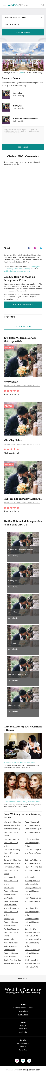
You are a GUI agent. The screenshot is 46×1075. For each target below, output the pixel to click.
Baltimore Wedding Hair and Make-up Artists (12, 832)
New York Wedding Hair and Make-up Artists (11, 911)
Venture (18, 4)
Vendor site (23, 1032)
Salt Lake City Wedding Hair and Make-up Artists (32, 932)
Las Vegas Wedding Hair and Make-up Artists (33, 891)
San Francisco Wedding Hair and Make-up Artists (11, 953)
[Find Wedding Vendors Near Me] (42, 4)
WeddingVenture (23, 989)
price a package (22, 305)
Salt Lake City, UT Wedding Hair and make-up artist (22, 163)
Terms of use (23, 1011)
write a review (23, 326)
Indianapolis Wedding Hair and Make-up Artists (32, 880)
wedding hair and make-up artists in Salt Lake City (22, 267)
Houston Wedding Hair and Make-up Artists (11, 880)
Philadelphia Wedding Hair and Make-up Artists (11, 922)
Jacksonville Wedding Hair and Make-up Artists (11, 891)
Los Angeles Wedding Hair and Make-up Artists (11, 901)
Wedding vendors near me (23, 1008)
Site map (23, 1025)
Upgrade (20, 73)
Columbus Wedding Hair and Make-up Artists (12, 853)
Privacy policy (23, 1014)
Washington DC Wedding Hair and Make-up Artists (32, 963)
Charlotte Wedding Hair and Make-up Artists (11, 842)
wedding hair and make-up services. (17, 271)
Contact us (23, 1050)
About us (23, 1046)
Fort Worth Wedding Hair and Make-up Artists (12, 870)
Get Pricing (23, 147)
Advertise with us (23, 1043)
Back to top (23, 978)
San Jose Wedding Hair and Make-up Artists (32, 953)
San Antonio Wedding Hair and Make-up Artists (11, 942)
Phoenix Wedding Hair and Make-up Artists (32, 922)
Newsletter (23, 1029)
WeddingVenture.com (29, 1070)
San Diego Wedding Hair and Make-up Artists (33, 942)
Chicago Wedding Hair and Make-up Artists (32, 842)
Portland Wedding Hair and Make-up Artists (11, 932)
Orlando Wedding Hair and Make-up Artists (32, 911)
